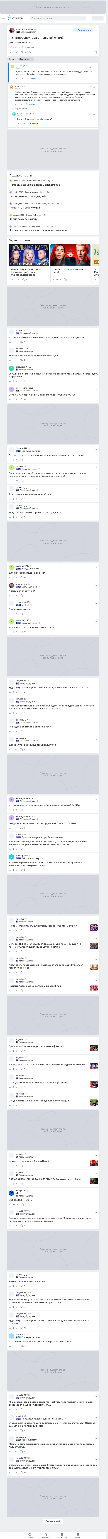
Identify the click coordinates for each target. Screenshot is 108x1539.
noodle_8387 (18, 192)
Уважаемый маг (28, 32)
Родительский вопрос (36, 226)
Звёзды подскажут (31, 569)
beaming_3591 (18, 215)
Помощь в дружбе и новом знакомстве (34, 184)
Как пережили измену (23, 219)
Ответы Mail (31, 215)
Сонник (25, 605)
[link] (29, 263)
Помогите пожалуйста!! (24, 207)
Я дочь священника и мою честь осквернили (38, 230)
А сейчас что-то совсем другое (37, 204)
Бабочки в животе (33, 181)
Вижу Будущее (29, 469)
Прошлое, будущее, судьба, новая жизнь (42, 837)
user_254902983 (19, 226)
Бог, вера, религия (31, 451)
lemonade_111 (18, 181)
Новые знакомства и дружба (27, 196)
